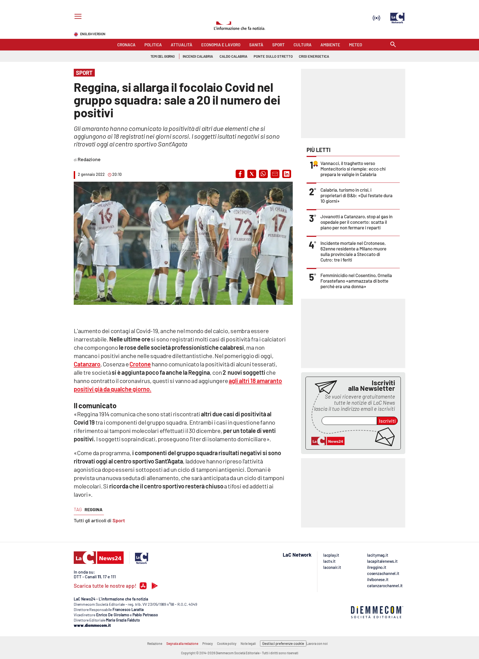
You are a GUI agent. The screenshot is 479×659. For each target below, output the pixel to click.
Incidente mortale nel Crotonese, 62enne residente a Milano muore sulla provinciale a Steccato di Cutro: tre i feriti (353, 251)
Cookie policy (226, 643)
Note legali (248, 643)
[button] (240, 174)
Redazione (154, 643)
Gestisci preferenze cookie (283, 643)
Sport (119, 520)
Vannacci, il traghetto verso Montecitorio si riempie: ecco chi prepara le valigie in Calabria (353, 168)
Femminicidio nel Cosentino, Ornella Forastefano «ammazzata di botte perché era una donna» (356, 280)
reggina (94, 509)
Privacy (207, 643)
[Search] (393, 45)
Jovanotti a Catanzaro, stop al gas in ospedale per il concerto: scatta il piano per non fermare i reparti (356, 222)
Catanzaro (87, 363)
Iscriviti (387, 421)
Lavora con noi (317, 643)
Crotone (140, 363)
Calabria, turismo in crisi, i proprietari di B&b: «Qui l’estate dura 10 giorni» (356, 195)
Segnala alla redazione (182, 643)
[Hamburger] (77, 17)
